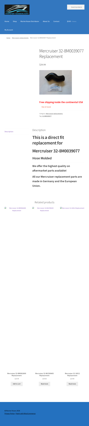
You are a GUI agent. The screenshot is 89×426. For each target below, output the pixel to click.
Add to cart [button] (17, 384)
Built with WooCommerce (25, 413)
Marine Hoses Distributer (30, 21)
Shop (15, 21)
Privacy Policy (10, 413)
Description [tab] (9, 131)
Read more (44, 384)
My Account (9, 30)
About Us (46, 21)
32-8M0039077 (46, 116)
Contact (56, 21)
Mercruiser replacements (20, 38)
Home (7, 21)
